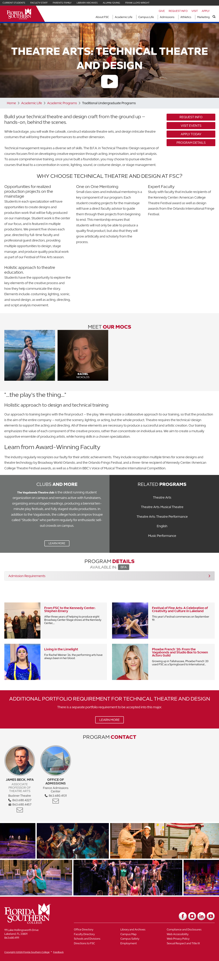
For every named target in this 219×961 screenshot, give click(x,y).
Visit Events (191, 125)
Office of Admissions (55, 781)
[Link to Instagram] (192, 916)
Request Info (178, 11)
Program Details (191, 142)
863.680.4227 (21, 800)
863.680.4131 (57, 795)
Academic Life (123, 17)
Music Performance (162, 535)
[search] (214, 17)
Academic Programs (62, 103)
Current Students (14, 2)
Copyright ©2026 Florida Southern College (27, 952)
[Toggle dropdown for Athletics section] (192, 17)
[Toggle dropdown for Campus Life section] (155, 17)
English (162, 526)
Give (162, 11)
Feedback (58, 952)
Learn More (54, 544)
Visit (194, 11)
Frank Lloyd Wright (137, 2)
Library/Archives (87, 2)
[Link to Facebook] (183, 916)
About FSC (102, 17)
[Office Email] (20, 810)
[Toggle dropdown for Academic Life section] (133, 17)
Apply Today (191, 134)
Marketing (203, 17)
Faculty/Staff (39, 2)
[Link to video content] (109, 82)
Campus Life (146, 17)
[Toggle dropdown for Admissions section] (175, 17)
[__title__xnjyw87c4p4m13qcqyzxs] (19, 13)
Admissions (167, 17)
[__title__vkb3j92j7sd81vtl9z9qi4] (34, 922)
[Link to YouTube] (211, 916)
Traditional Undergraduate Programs (109, 103)
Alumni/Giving (111, 2)
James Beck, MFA (20, 779)
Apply (206, 11)
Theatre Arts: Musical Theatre (162, 507)
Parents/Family (62, 2)
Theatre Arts (162, 497)
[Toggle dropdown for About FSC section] (110, 17)
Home (11, 103)
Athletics (185, 17)
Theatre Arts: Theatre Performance (162, 516)
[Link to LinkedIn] (201, 916)
